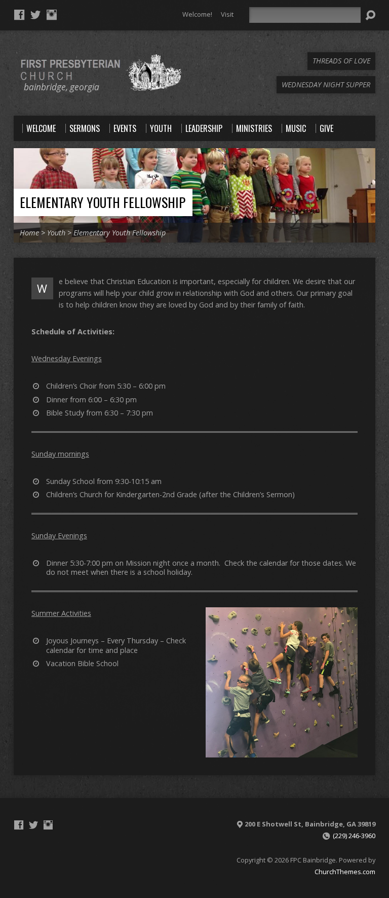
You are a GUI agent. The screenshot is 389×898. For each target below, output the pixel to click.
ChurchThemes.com (345, 871)
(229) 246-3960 (354, 835)
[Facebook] (19, 15)
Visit (227, 14)
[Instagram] (52, 15)
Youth (56, 232)
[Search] (370, 15)
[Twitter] (35, 15)
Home (29, 232)
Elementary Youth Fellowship (102, 202)
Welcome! (197, 14)
